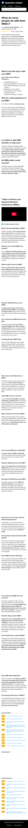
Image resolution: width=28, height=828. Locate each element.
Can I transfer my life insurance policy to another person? (15, 792)
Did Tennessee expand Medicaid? (14, 737)
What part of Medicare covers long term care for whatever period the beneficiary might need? (15, 726)
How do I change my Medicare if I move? (15, 745)
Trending (3, 6)
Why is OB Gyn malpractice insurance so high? (15, 788)
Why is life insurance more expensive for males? (15, 805)
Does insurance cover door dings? (14, 743)
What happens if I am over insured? (14, 781)
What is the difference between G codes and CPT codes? (15, 802)
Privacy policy (17, 825)
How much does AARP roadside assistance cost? (16, 809)
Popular (10, 6)
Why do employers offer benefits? (14, 794)
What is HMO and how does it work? (14, 734)
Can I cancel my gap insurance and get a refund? (15, 785)
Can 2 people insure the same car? (14, 716)
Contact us (18, 6)
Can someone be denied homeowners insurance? (15, 722)
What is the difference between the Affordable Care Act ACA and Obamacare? (16, 812)
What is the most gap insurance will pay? (15, 740)
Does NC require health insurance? (14, 718)
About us (9, 825)
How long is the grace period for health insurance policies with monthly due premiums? (15, 731)
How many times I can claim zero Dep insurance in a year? (15, 798)
